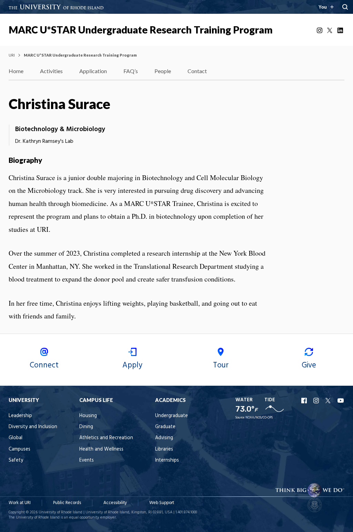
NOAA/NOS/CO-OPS (259, 417)
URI (12, 55)
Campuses (19, 449)
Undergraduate (171, 416)
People (162, 71)
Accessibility (115, 502)
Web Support (161, 502)
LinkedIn (340, 30)
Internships (167, 460)
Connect (44, 365)
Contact (197, 71)
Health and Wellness (101, 449)
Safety (16, 460)
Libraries (164, 449)
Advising (164, 438)
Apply (132, 365)
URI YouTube (340, 400)
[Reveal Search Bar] (345, 7)
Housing (88, 416)
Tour (221, 365)
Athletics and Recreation (106, 438)
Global (15, 438)
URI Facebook (304, 400)
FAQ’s (130, 71)
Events (86, 460)
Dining (86, 427)
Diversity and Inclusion (33, 427)
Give (309, 365)
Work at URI (20, 502)
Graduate (165, 427)
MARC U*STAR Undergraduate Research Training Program (141, 30)
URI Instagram (316, 400)
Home (16, 71)
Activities (51, 71)
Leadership (20, 416)
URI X (328, 400)
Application (93, 71)
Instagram (320, 30)
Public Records (67, 502)
